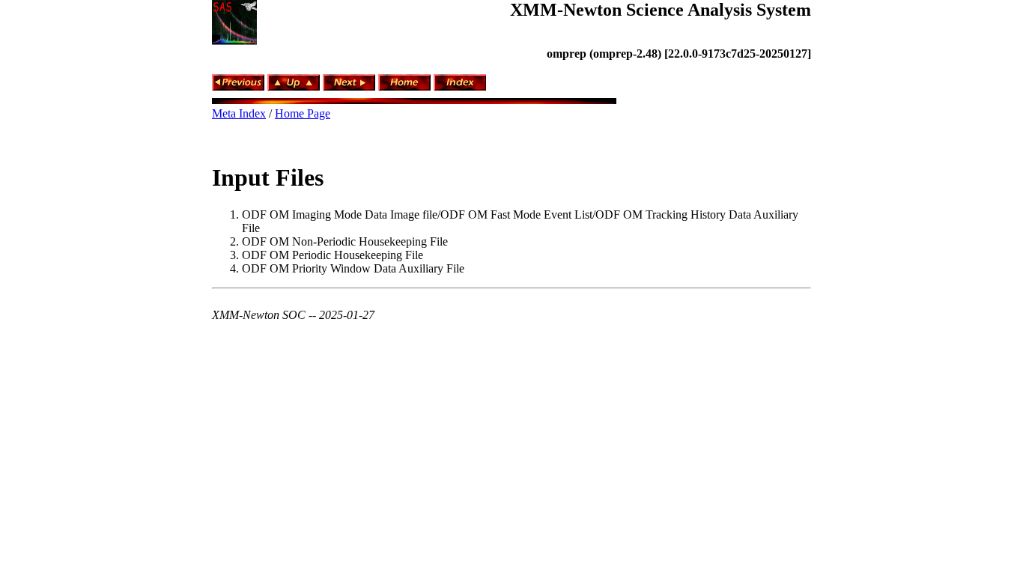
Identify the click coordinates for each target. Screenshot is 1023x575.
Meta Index (239, 113)
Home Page (302, 113)
